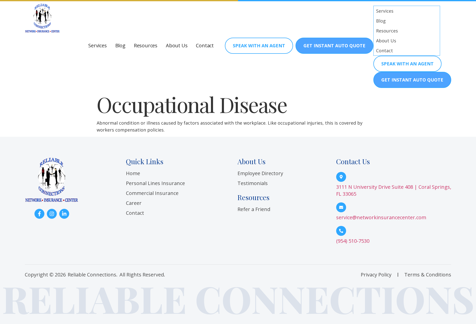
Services (97, 45)
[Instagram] (52, 214)
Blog (120, 45)
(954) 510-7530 (352, 241)
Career (134, 203)
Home (133, 173)
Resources (145, 45)
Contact (205, 45)
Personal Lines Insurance (155, 183)
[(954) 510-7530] (341, 231)
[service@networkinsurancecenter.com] (341, 207)
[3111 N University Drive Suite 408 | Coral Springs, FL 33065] (341, 177)
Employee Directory (260, 173)
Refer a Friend (254, 209)
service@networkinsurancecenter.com (381, 217)
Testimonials (253, 183)
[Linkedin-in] (64, 214)
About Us (176, 45)
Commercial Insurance (152, 193)
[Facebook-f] (39, 214)
